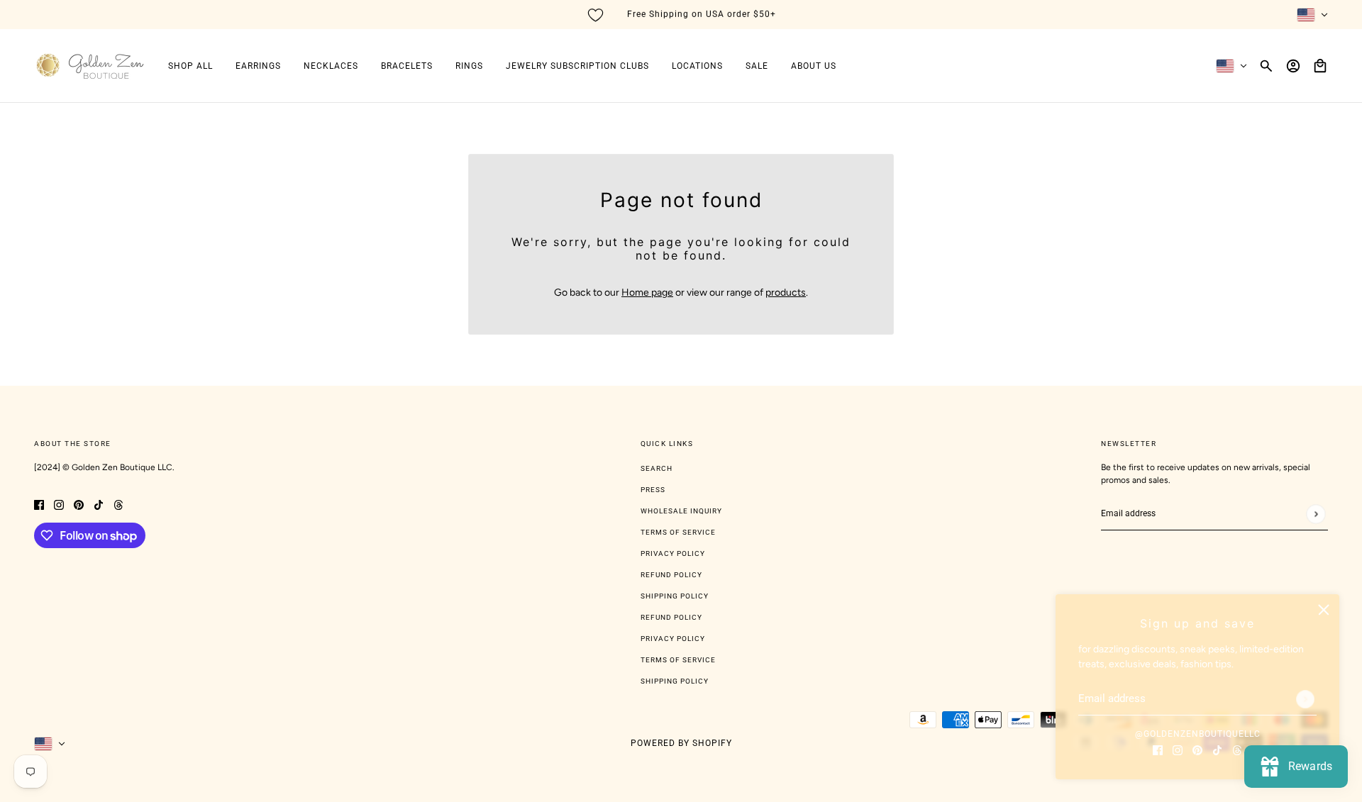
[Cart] (1320, 66)
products (785, 292)
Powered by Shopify (681, 743)
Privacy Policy (673, 553)
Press (653, 490)
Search (656, 468)
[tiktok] (1217, 749)
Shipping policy (675, 681)
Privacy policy (673, 638)
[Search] (1266, 66)
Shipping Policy (675, 596)
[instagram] (1177, 749)
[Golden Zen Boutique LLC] (89, 66)
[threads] (1237, 749)
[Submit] (1305, 699)
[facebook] (1157, 749)
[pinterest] (1197, 749)
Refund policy (671, 617)
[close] (1324, 610)
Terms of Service (678, 532)
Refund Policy (671, 575)
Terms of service (678, 660)
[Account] (1293, 66)
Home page (647, 292)
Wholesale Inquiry (681, 511)
